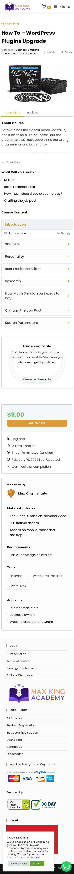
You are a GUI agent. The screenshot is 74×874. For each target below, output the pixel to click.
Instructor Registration (22, 732)
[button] (66, 866)
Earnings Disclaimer (20, 668)
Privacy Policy (16, 654)
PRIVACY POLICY (18, 863)
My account (14, 754)
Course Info (12, 112)
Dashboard (14, 739)
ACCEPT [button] (37, 863)
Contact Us (14, 746)
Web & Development (24, 53)
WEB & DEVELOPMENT (47, 576)
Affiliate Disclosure (19, 675)
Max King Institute (32, 493)
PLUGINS (16, 576)
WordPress (18, 586)
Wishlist (52, 52)
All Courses (14, 718)
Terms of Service (18, 661)
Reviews (32, 112)
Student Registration (20, 725)
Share (69, 52)
